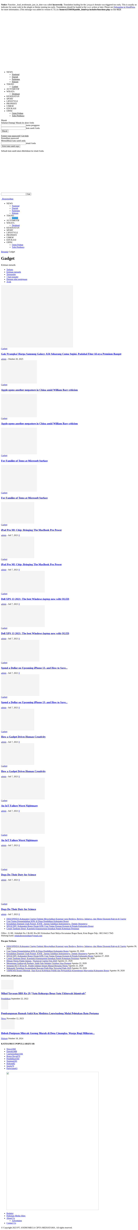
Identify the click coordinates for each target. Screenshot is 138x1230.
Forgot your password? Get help (15, 136)
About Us (10, 1218)
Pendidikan (6, 998)
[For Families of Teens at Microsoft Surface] (19, 453)
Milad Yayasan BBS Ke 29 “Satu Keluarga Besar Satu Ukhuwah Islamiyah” (43, 993)
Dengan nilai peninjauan (16, 279)
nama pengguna (32, 125)
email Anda (31, 143)
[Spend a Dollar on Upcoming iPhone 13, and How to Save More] (20, 661)
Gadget (15, 86)
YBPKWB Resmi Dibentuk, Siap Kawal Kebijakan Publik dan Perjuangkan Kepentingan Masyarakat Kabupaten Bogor (57, 970)
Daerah (15, 77)
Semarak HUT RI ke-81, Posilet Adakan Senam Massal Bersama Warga (37, 966)
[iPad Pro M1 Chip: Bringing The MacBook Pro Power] (17, 523)
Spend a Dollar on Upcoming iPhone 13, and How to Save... (34, 667)
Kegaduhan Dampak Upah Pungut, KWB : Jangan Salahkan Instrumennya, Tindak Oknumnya (46, 924)
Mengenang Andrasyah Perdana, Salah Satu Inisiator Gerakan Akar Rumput (38, 963)
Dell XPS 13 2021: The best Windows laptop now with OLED (35, 599)
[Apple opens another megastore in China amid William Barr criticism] (19, 383)
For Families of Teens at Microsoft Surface (24, 460)
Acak (8, 282)
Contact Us (11, 1223)
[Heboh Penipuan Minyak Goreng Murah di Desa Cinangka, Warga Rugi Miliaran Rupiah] (8, 1028)
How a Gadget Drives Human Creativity (23, 736)
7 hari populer (12, 277)
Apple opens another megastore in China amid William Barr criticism (39, 389)
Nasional (15, 74)
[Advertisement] (69, 172)
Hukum (15, 82)
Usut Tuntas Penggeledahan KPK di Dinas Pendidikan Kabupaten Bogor (37, 921)
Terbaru (9, 269)
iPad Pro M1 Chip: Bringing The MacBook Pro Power (31, 530)
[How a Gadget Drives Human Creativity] (17, 730)
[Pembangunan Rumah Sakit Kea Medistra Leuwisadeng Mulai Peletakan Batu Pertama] (4, 1008)
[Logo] (1, 199)
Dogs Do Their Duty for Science (18, 874)
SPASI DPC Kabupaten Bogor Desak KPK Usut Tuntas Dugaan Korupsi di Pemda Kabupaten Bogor (50, 926)
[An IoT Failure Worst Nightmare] (23, 799)
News (3, 1018)
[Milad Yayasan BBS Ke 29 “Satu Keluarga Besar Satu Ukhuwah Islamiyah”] (7, 989)
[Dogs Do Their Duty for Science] (23, 867)
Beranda (4, 252)
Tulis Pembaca (18, 116)
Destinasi (16, 94)
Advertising (17, 1220)
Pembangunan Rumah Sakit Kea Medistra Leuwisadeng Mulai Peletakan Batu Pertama (50, 1013)
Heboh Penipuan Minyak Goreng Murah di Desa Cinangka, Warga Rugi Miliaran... (48, 1033)
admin (3, 359)
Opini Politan (17, 113)
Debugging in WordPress (124, 7)
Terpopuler (11, 274)
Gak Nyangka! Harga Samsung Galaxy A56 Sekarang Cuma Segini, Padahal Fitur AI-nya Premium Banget (61, 353)
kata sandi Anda (33, 128)
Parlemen (16, 79)
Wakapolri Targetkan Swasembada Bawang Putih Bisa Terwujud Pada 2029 (38, 968)
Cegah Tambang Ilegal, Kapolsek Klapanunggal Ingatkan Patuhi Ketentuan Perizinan (42, 928)
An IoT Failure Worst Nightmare (19, 805)
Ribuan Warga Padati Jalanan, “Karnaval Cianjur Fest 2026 (31, 961)
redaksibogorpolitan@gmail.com (28, 935)
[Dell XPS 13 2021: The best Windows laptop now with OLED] (23, 592)
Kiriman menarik (13, 272)
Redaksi (9, 1213)
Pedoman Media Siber (16, 1216)
